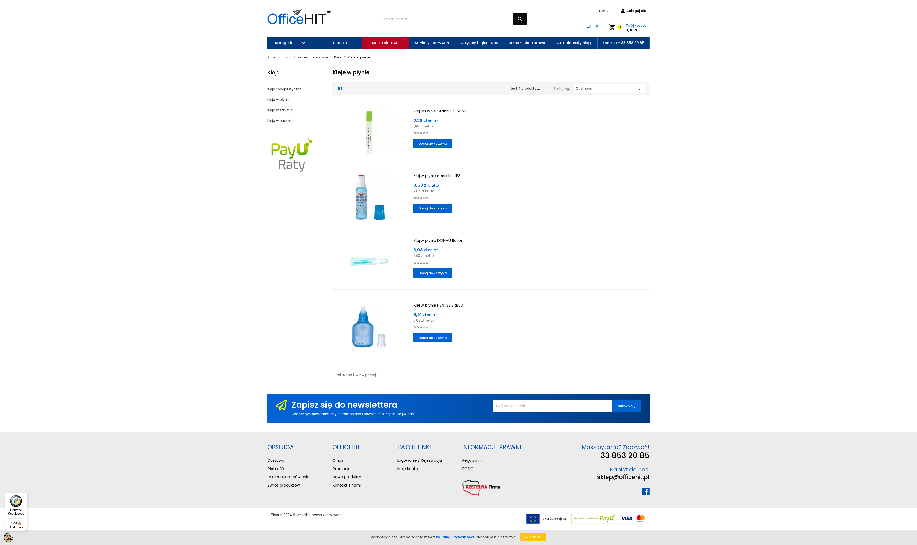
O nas (337, 460)
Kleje (273, 72)
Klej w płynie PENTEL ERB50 (438, 305)
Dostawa (275, 460)
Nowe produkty (346, 477)
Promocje (341, 468)
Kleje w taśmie (279, 120)
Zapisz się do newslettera (344, 405)
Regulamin (472, 460)
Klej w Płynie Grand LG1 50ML (439, 111)
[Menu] (24, 495)
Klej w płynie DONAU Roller (438, 240)
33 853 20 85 (625, 455)
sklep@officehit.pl (623, 477)
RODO (468, 468)
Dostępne (609, 89)
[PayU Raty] (291, 154)
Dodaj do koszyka (433, 143)
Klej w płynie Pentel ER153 (436, 176)
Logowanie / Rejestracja (419, 460)
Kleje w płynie (278, 99)
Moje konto (407, 468)
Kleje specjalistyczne (284, 89)
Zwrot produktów (283, 485)
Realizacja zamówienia (288, 477)
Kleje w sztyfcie (280, 110)
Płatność (275, 468)
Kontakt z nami (346, 485)
